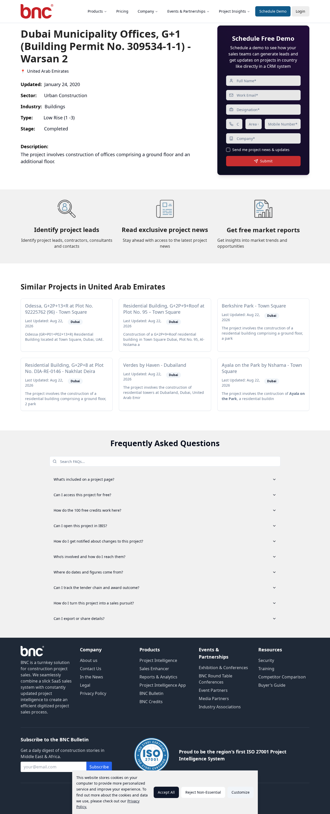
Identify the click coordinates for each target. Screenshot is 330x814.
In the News (91, 677)
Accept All (166, 792)
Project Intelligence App (162, 685)
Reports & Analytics (158, 677)
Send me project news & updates (261, 150)
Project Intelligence (158, 660)
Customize (241, 792)
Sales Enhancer (154, 668)
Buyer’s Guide (271, 685)
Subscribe (99, 767)
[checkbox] (228, 150)
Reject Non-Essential (203, 792)
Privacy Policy (93, 693)
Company (146, 11)
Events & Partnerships (186, 11)
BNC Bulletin (151, 693)
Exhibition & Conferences (223, 667)
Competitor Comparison (282, 677)
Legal (85, 685)
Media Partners (214, 698)
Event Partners (213, 690)
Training (266, 668)
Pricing (122, 11)
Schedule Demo (272, 11)
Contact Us (90, 668)
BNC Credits (151, 701)
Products (95, 11)
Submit (266, 161)
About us (88, 660)
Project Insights (232, 11)
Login (300, 11)
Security (266, 660)
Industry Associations (220, 707)
